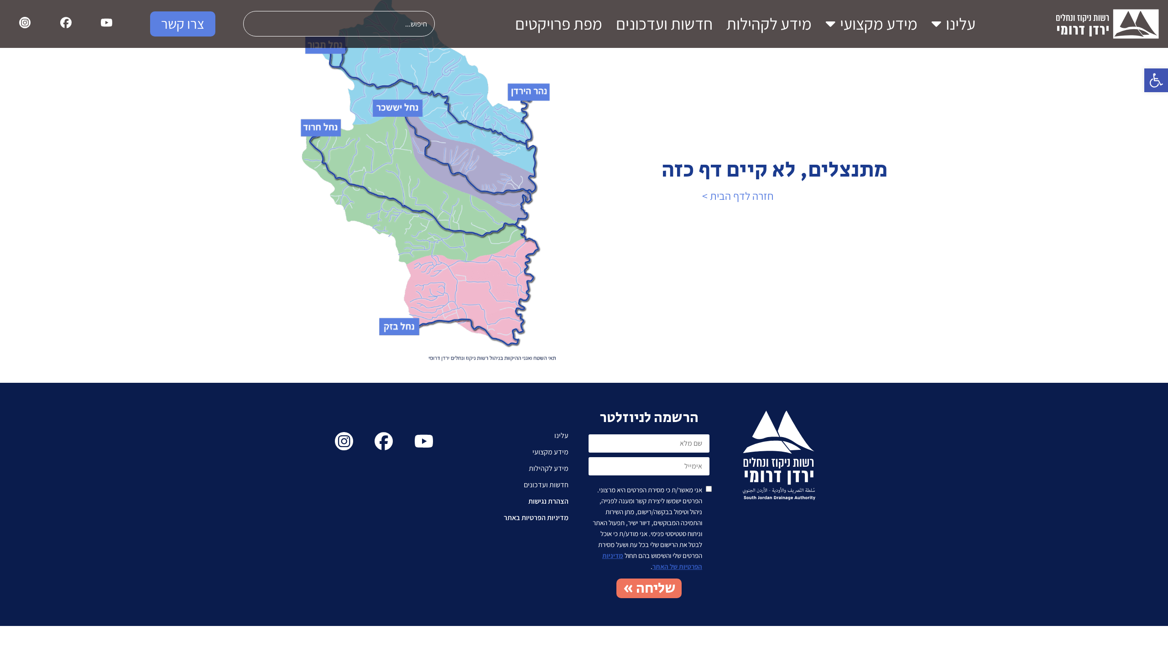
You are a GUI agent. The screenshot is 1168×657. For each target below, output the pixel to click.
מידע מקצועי (879, 23)
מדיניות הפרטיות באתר (536, 517)
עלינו (960, 23)
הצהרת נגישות (548, 501)
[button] (1156, 80)
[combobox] (339, 23)
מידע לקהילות (769, 23)
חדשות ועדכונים (664, 23)
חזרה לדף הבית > (738, 195)
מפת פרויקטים (558, 23)
